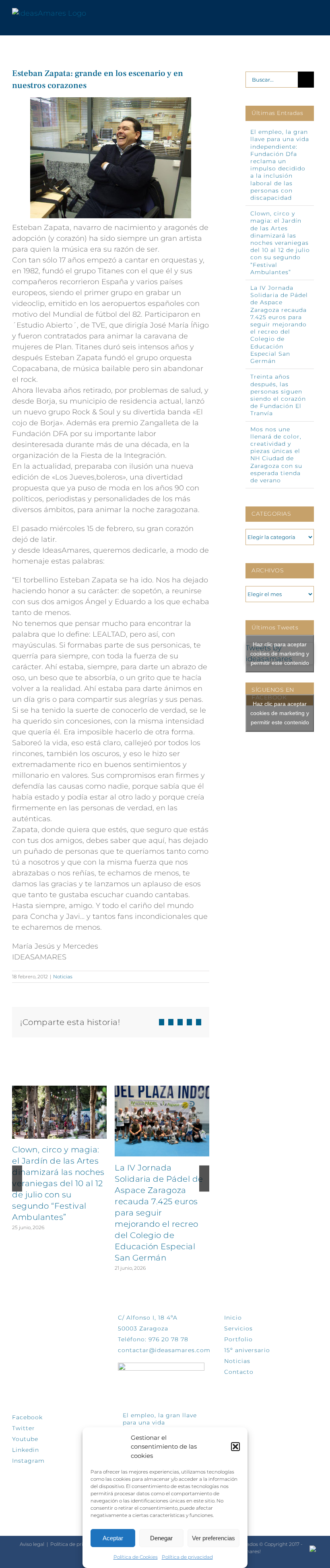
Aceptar (113, 1538)
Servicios (238, 1328)
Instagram (28, 1460)
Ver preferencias (213, 1538)
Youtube (25, 1439)
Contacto (239, 1371)
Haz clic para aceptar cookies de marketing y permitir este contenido (279, 653)
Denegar (161, 1538)
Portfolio (238, 1339)
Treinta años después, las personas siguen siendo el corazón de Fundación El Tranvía (278, 395)
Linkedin (25, 1449)
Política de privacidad (187, 1557)
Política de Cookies (135, 1557)
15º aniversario (247, 1350)
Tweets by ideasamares (277, 653)
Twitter (23, 1428)
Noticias (62, 977)
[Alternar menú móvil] (314, 13)
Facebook (27, 1417)
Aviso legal (32, 1544)
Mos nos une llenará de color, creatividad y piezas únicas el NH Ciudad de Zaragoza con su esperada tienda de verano (276, 455)
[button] (235, 1447)
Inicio (233, 1317)
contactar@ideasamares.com (164, 1350)
